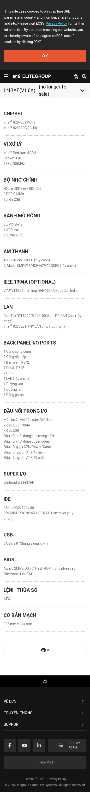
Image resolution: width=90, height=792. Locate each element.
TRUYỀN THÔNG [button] (18, 713)
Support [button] (12, 724)
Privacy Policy (56, 23)
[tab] (45, 701)
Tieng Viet (45, 762)
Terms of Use (33, 779)
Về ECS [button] (10, 701)
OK (45, 56)
